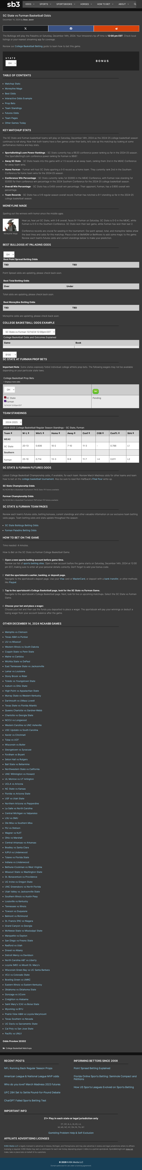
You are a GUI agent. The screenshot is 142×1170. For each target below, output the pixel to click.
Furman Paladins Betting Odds (20, 530)
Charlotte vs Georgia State (19, 715)
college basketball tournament (38, 479)
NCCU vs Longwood (16, 720)
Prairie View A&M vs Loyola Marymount (25, 1014)
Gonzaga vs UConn (15, 994)
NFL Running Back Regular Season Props (28, 1068)
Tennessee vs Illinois (15, 906)
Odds (28, 4)
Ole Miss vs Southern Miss (18, 823)
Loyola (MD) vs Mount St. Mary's (22, 965)
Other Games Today (15, 122)
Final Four (97, 479)
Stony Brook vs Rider (16, 676)
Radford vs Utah (13, 945)
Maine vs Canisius (14, 656)
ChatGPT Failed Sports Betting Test (25, 1100)
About (122, 4)
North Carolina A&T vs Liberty (21, 960)
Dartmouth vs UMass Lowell (20, 700)
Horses (84, 4)
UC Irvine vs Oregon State (18, 881)
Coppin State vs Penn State (19, 651)
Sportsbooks (64, 4)
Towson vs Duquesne (16, 911)
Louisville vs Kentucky (16, 901)
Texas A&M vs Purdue (16, 637)
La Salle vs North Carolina (18, 808)
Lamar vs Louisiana (15, 671)
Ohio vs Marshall (13, 837)
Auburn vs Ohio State (16, 685)
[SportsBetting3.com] (14, 4)
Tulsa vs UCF (12, 739)
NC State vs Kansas (15, 788)
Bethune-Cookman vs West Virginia (23, 867)
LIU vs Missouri (13, 641)
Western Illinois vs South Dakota (22, 646)
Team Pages (11, 118)
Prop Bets (10, 103)
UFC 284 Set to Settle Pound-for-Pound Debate (32, 1092)
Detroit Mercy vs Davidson (19, 955)
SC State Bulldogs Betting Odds (21, 525)
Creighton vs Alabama (16, 999)
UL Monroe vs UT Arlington (19, 779)
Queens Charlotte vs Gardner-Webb (23, 710)
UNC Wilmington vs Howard (20, 774)
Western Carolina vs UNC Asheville (23, 725)
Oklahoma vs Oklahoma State (20, 989)
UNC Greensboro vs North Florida (23, 886)
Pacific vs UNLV (13, 1033)
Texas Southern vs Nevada (19, 1018)
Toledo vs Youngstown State (20, 681)
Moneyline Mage (13, 88)
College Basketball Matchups (19, 1048)
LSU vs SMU (11, 818)
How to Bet (103, 4)
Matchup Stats (12, 83)
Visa (62, 578)
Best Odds (10, 93)
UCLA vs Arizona (14, 783)
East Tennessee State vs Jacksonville (24, 666)
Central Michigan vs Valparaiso (21, 813)
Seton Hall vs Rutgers (16, 759)
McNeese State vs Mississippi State (23, 930)
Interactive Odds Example (18, 98)
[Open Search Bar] (133, 4)
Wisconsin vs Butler (15, 744)
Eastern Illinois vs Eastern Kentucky (23, 984)
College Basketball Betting (29, 46)
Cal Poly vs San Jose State (19, 1028)
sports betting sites (33, 563)
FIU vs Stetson (12, 828)
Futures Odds (12, 113)
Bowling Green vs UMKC (18, 979)
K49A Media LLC (11, 1146)
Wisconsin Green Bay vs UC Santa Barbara (27, 970)
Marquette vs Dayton (16, 935)
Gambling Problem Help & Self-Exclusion (71, 1132)
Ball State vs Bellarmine (17, 764)
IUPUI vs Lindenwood (16, 852)
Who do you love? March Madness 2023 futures (32, 1084)
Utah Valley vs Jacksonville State (22, 891)
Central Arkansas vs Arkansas (20, 842)
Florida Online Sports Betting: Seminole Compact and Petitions (105, 1078)
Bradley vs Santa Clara (17, 847)
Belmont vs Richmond (16, 916)
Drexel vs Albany (14, 950)
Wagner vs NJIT (13, 832)
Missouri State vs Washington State (23, 872)
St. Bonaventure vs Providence (21, 876)
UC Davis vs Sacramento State (21, 1023)
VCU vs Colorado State (17, 974)
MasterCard (79, 578)
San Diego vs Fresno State (19, 940)
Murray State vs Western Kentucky (23, 695)
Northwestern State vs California (22, 769)
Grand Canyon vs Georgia (18, 925)
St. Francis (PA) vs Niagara (19, 921)
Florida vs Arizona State (17, 793)
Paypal (12, 582)
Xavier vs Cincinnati (15, 734)
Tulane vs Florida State (17, 857)
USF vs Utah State (14, 798)
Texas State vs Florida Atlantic (21, 705)
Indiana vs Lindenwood (17, 862)
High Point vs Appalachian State (22, 690)
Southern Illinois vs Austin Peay (21, 896)
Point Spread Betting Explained (92, 1068)
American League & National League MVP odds (31, 1076)
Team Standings (13, 108)
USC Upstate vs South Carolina (21, 730)
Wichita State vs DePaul (17, 661)
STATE (11, 58)
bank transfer (111, 578)
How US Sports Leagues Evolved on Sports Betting (104, 1087)
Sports (44, 4)
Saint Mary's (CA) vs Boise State (22, 1004)
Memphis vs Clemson (16, 632)
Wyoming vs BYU (14, 1009)
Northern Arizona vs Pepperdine (22, 803)
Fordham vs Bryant (15, 754)
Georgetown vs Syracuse (18, 749)
